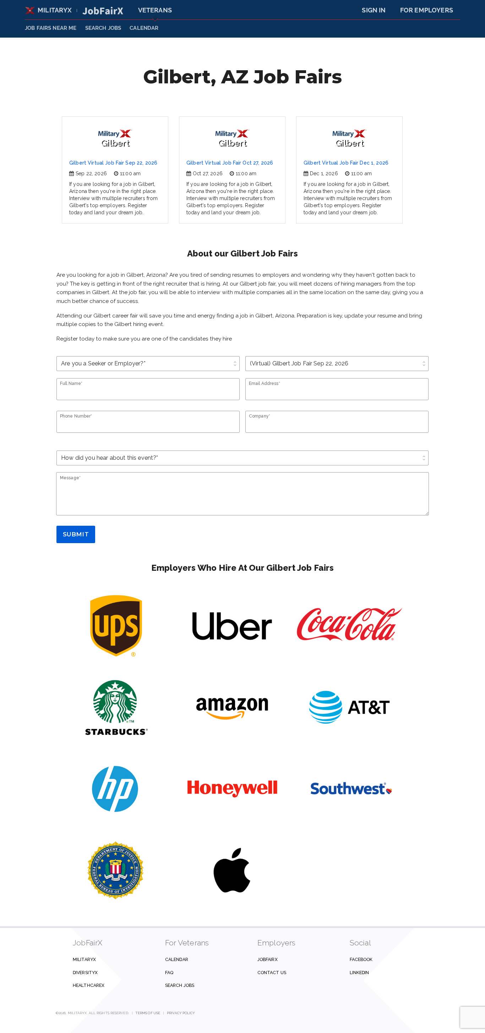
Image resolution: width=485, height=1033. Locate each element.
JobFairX (267, 959)
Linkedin (359, 972)
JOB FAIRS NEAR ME (51, 28)
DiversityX (85, 972)
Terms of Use (148, 1013)
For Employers (426, 10)
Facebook (361, 959)
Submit (76, 534)
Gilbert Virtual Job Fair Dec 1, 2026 (346, 163)
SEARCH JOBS (103, 28)
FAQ (169, 972)
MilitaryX (55, 10)
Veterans (155, 10)
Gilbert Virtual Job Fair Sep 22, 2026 (113, 163)
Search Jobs (179, 985)
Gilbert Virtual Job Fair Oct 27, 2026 (229, 163)
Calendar (144, 28)
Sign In (374, 10)
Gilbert (115, 143)
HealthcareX (88, 985)
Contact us (271, 972)
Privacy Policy (181, 1013)
